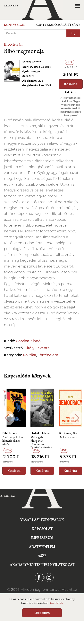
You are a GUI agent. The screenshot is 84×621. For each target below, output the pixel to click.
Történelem (48, 355)
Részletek (56, 603)
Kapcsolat (42, 528)
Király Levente (37, 348)
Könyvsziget (15, 25)
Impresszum (42, 537)
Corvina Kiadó (28, 341)
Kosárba (70, 84)
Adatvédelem (42, 546)
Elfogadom (42, 613)
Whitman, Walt (69, 433)
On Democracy (68, 437)
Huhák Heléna (40, 433)
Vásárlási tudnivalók (42, 519)
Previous (7, 418)
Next (76, 418)
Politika (29, 355)
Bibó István (13, 44)
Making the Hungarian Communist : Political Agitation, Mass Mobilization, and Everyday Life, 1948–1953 (41, 441)
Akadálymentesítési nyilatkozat (42, 564)
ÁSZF (42, 555)
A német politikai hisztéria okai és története (12, 440)
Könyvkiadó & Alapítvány (58, 25)
